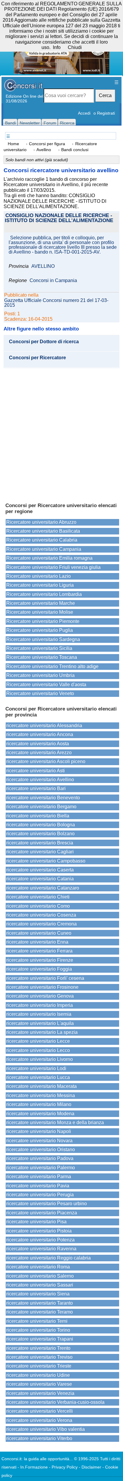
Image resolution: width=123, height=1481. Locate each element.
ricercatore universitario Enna (37, 941)
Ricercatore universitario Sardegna (43, 639)
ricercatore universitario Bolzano (40, 833)
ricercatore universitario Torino (38, 1330)
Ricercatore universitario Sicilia (39, 648)
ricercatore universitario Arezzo (39, 752)
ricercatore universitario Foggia (39, 968)
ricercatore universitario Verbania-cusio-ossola (55, 1402)
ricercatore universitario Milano (38, 1104)
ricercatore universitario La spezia (42, 1032)
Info (57, 47)
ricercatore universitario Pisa (36, 1221)
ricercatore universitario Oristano (40, 1149)
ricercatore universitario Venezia (40, 1393)
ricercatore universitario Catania (40, 878)
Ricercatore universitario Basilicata (43, 531)
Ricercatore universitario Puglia (39, 630)
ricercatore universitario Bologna (40, 824)
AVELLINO (43, 266)
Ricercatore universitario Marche (40, 603)
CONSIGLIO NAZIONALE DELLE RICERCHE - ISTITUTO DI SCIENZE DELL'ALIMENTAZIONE (59, 218)
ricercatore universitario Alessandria (44, 725)
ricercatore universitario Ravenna (41, 1248)
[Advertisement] (61, 432)
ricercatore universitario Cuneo (38, 933)
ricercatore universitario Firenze (39, 960)
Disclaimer (91, 1467)
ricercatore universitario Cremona (41, 923)
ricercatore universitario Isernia (38, 1014)
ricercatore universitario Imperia (39, 1005)
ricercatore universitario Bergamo (41, 806)
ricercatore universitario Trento (38, 1348)
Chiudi (75, 47)
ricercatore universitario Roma (38, 1266)
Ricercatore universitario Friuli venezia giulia (53, 567)
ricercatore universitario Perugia (40, 1194)
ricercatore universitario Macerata (41, 1086)
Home (13, 144)
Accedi (84, 113)
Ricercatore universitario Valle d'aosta (46, 684)
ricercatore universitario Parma (38, 1176)
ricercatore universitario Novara (39, 1140)
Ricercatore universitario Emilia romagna (49, 558)
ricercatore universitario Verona (39, 1420)
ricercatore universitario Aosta (37, 743)
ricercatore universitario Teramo (39, 1311)
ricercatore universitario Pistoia (39, 1230)
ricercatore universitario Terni (36, 1321)
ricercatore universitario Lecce (38, 1041)
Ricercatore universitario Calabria (41, 539)
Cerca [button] (105, 95)
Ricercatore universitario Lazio (38, 576)
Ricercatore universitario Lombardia (44, 594)
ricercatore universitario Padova (39, 1158)
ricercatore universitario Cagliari (40, 851)
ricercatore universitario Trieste (38, 1365)
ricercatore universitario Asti (35, 770)
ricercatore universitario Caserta (40, 869)
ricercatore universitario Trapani (39, 1338)
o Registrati (104, 113)
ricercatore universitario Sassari (39, 1284)
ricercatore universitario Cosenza (41, 914)
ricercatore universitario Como (38, 906)
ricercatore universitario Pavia (37, 1185)
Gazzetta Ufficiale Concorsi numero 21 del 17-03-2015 (56, 303)
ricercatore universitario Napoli (38, 1131)
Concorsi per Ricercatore (37, 357)
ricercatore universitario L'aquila (40, 1023)
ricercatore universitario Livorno (39, 1059)
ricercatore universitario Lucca (38, 1077)
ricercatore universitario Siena (38, 1293)
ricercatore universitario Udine (38, 1375)
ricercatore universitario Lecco (38, 1050)
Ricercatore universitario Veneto (40, 693)
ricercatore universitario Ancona (39, 734)
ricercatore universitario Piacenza (41, 1212)
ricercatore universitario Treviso (39, 1357)
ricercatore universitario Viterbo (39, 1438)
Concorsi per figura (47, 144)
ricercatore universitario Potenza (40, 1239)
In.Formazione (34, 1467)
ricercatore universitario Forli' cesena (45, 978)
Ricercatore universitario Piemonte (42, 621)
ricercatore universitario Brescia (39, 842)
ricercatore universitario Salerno (40, 1276)
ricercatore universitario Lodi (36, 1068)
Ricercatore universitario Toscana (41, 657)
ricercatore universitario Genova (40, 996)
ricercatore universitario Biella (37, 815)
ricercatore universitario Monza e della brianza (55, 1122)
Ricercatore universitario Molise (39, 612)
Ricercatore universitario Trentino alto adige (52, 666)
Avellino (43, 150)
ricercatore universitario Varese (39, 1384)
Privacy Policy (65, 1467)
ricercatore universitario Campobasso (45, 860)
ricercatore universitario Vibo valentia (45, 1429)
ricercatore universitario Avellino (40, 779)
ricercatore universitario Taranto (39, 1303)
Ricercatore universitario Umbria (40, 675)
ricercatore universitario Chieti (38, 896)
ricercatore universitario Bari (36, 788)
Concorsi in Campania (53, 280)
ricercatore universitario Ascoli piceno (45, 761)
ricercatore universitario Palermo (40, 1167)
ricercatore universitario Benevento (43, 797)
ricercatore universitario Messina (40, 1095)
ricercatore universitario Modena (40, 1113)
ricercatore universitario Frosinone (42, 987)
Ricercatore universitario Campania (43, 549)
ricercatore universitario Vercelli (39, 1411)
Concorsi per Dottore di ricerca (44, 341)
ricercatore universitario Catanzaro (42, 887)
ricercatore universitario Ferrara (39, 950)
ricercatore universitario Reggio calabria (48, 1257)
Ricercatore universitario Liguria (40, 585)
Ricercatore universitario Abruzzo (41, 522)
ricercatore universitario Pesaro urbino (46, 1203)
